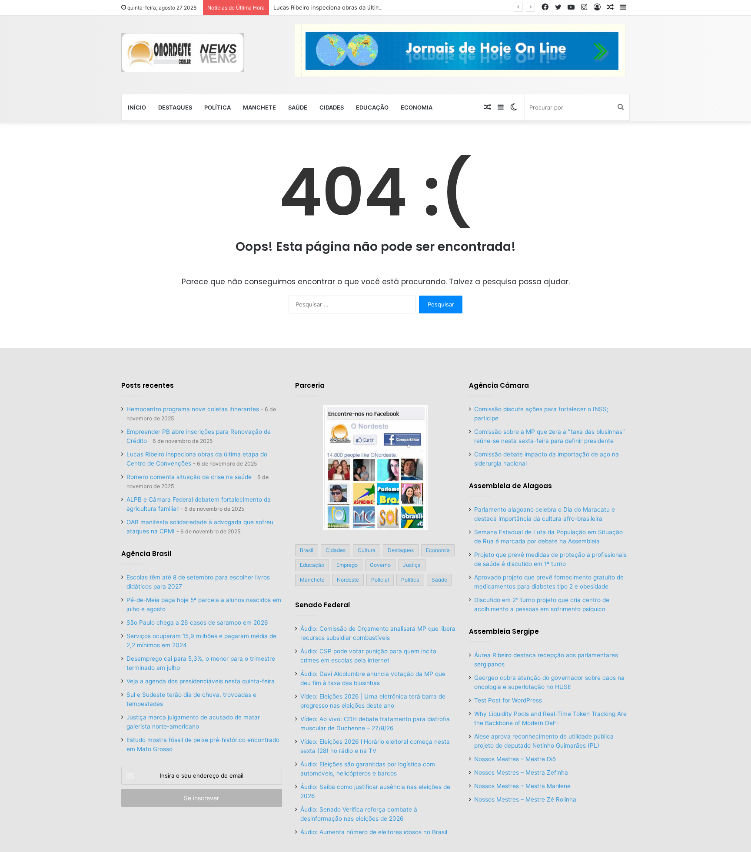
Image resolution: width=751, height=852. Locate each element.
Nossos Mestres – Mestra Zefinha (521, 772)
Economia (416, 107)
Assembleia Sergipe (504, 631)
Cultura (367, 550)
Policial (380, 579)
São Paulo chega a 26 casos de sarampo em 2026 (197, 622)
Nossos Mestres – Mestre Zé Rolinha (525, 799)
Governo (380, 565)
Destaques (175, 107)
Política (217, 107)
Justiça (412, 565)
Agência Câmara (499, 385)
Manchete (259, 107)
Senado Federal (322, 604)
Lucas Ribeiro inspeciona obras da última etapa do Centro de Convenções (373, 7)
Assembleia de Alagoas (510, 485)
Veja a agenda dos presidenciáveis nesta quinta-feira (200, 681)
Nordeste (348, 579)
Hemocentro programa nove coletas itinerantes (192, 409)
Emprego (347, 565)
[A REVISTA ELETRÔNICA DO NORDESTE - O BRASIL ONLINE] (182, 52)
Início (137, 107)
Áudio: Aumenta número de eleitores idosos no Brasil (373, 832)
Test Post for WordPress (508, 700)
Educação (372, 107)
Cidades (331, 107)
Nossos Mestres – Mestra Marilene (522, 785)
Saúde (297, 107)
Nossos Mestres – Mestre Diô (515, 758)
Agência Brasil (146, 553)
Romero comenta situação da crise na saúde (189, 476)
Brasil (306, 550)
